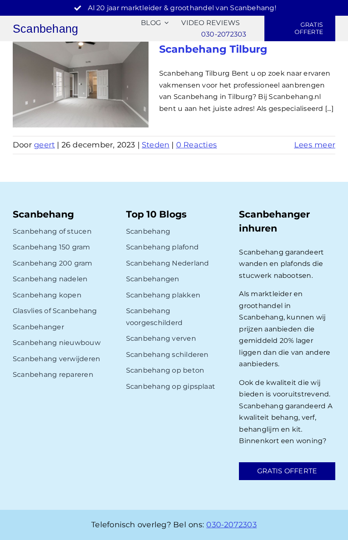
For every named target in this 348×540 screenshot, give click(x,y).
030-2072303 (231, 524)
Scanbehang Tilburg (213, 49)
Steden (155, 145)
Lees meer (314, 145)
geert (44, 145)
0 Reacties (196, 145)
